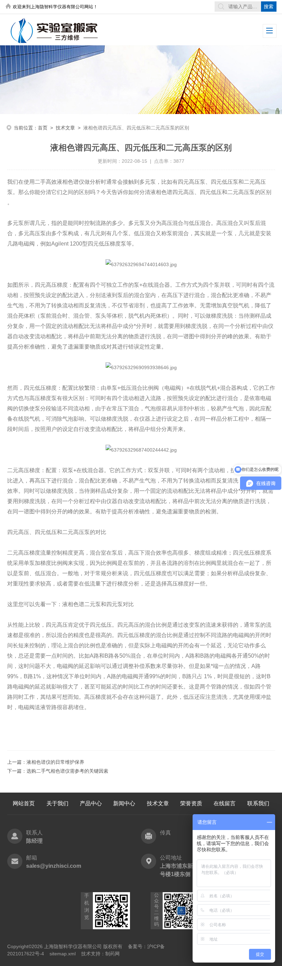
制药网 (112, 953)
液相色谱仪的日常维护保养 (55, 762)
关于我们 (57, 803)
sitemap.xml (63, 953)
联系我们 (258, 803)
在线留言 (225, 803)
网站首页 (24, 803)
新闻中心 (124, 803)
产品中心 (91, 803)
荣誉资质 (191, 803)
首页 (42, 127)
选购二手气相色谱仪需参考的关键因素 (67, 771)
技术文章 (65, 127)
